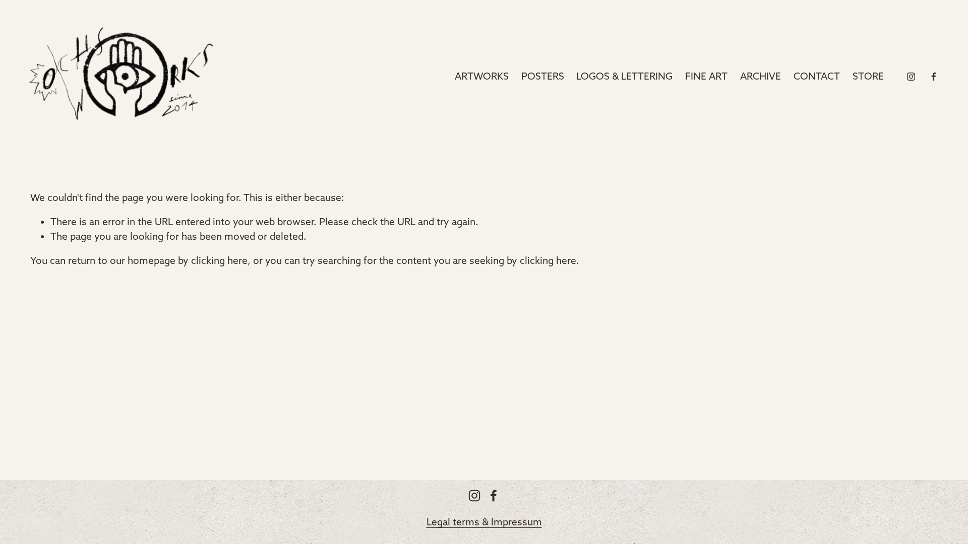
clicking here (219, 260)
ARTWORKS (482, 76)
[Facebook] (934, 77)
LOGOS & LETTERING (624, 76)
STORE (868, 76)
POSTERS (542, 76)
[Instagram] (911, 77)
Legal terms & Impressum (484, 522)
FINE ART (706, 76)
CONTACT (817, 76)
